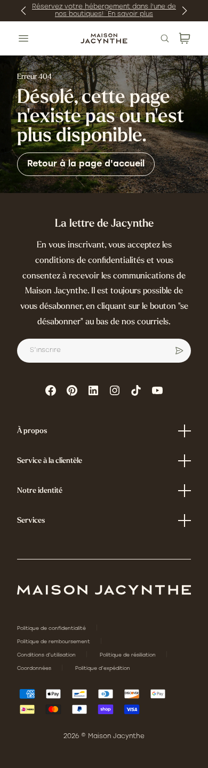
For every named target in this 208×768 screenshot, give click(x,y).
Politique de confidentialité (52, 628)
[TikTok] (136, 390)
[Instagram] (114, 390)
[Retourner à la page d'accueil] (104, 590)
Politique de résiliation (128, 655)
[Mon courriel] (179, 351)
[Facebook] (50, 390)
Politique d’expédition (102, 668)
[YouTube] (157, 390)
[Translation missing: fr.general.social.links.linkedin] (93, 390)
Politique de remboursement (54, 641)
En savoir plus (130, 14)
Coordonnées (35, 668)
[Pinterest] (72, 390)
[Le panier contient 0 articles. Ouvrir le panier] (184, 38)
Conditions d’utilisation (47, 655)
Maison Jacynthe (116, 736)
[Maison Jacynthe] (104, 38)
